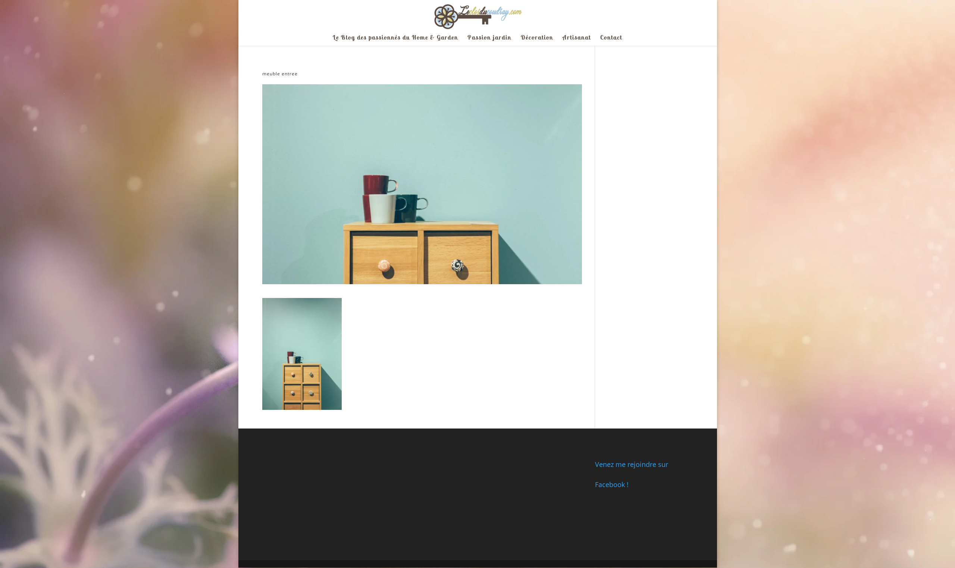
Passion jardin (489, 38)
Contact (611, 38)
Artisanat (577, 38)
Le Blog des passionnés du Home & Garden (395, 38)
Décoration (537, 38)
